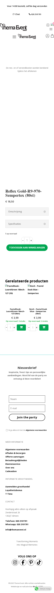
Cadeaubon (11, 471)
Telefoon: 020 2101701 (16, 521)
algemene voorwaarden (36, 430)
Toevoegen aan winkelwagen (27, 247)
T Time (8, 494)
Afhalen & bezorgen (15, 453)
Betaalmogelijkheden (16, 460)
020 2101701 (36, 14)
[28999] (43, 327)
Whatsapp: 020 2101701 (16, 524)
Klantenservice (12, 464)
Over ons (9, 467)
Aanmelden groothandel (17, 486)
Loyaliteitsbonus (13, 490)
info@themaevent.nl (15, 529)
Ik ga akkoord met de (28, 430)
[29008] (21, 327)
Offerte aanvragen (14, 456)
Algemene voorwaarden (17, 449)
